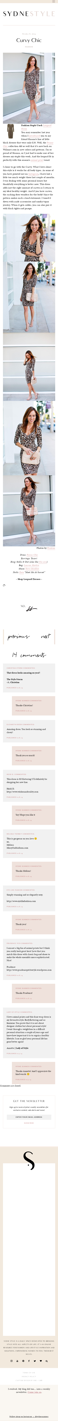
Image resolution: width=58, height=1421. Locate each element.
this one (42, 561)
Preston (51, 548)
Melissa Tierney (14, 834)
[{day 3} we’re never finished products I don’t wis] (29, 1236)
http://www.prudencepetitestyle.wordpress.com (29, 969)
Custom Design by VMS (26, 1380)
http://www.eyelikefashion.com (21, 901)
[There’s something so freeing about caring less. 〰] (29, 1208)
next (45, 637)
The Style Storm (15, 679)
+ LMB (39, 1380)
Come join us (34, 1392)
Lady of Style (13, 1012)
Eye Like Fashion (15, 890)
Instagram (33, 174)
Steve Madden (32, 568)
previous (19, 637)
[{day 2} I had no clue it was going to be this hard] (29, 1291)
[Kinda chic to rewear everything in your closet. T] (29, 1318)
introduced (34, 135)
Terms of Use (29, 1373)
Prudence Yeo (14, 943)
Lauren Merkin (31, 565)
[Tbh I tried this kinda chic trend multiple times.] (29, 1263)
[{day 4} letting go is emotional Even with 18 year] (29, 1181)
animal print (37, 160)
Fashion (29, 47)
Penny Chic (32, 554)
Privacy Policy (29, 1377)
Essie (21, 572)
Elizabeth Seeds (14, 724)
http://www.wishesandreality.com (22, 791)
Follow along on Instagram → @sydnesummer (29, 1416)
